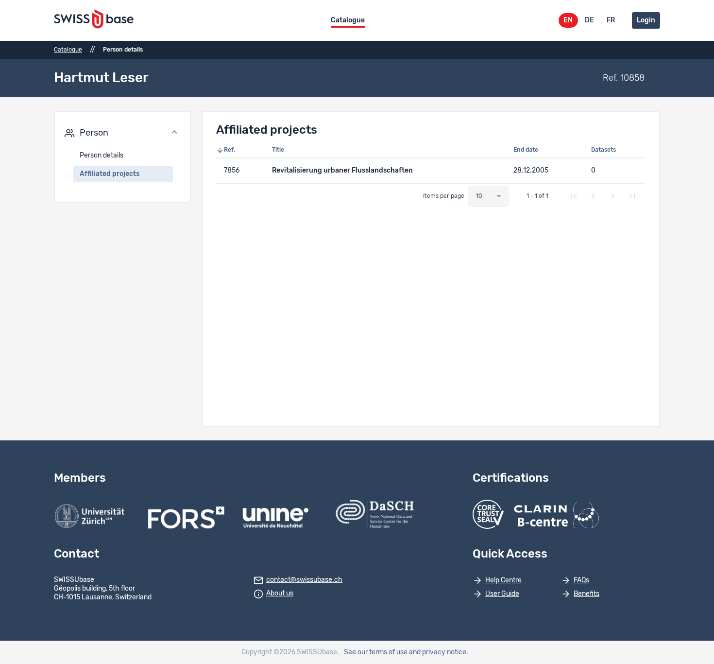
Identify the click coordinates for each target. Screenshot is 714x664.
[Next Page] (612, 196)
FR (611, 20)
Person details (101, 155)
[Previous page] (593, 196)
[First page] (573, 196)
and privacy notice (437, 652)
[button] (122, 133)
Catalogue (348, 20)
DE (589, 20)
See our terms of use (376, 652)
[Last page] (632, 196)
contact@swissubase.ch (304, 580)
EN (568, 20)
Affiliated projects (109, 174)
